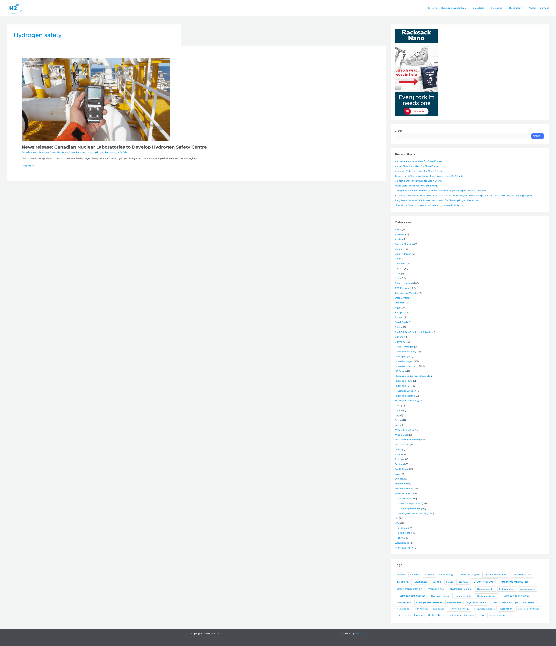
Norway (399, 449)
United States (436, 615)
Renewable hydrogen (484, 609)
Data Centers (402, 297)
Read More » (28, 166)
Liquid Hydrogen (407, 390)
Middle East (401, 434)
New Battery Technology (408, 439)
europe (436, 581)
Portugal (400, 459)
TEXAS (401, 538)
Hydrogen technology (516, 595)
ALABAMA (403, 528)
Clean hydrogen (469, 574)
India (397, 405)
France (399, 327)
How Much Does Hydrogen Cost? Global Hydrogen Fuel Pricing (429, 205)
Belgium (399, 249)
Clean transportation (496, 574)
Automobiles (405, 498)
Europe (399, 312)
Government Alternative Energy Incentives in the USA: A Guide (429, 176)
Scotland (400, 464)
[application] (467, 8)
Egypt (398, 307)
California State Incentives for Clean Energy (418, 180)
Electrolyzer (421, 582)
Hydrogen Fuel (403, 385)
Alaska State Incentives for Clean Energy (417, 166)
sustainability (506, 608)
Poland (399, 454)
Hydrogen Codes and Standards (412, 376)
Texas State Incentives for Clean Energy (416, 185)
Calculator (400, 263)
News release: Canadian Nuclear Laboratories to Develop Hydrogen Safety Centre (114, 147)
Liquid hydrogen (510, 603)
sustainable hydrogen (528, 609)
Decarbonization (522, 574)
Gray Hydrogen (403, 356)
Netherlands (403, 609)
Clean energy (446, 574)
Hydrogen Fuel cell (461, 588)
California (415, 574)
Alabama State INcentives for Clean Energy (418, 161)
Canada (26, 152)
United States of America (461, 615)
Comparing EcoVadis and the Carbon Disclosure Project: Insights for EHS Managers (440, 190)
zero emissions (497, 615)
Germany (400, 341)
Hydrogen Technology (105, 152)
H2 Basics (400, 371)
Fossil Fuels (401, 322)
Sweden (399, 478)
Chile (397, 273)
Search (399, 130)
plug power (438, 609)
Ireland (399, 410)
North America (421, 609)
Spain (398, 474)
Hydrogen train (404, 603)
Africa (398, 229)
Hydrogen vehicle (476, 602)
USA (397, 523)
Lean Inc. (360, 633)
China (398, 278)
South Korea (402, 469)
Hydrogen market (485, 589)
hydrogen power (527, 589)
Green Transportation (409, 503)
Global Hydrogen (404, 346)
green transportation (409, 589)
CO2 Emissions (403, 288)
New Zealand (402, 444)
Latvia (398, 425)
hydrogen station (464, 596)
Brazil (398, 258)
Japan (398, 420)
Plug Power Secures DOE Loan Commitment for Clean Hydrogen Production (437, 200)
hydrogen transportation (429, 603)
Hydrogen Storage (405, 395)
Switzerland (401, 483)
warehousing (402, 542)
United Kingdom (414, 615)
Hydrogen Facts (404, 380)
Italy (397, 415)
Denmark (400, 302)
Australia (400, 234)
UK (396, 518)
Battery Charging (404, 244)
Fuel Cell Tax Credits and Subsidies (414, 332)
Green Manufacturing (80, 152)
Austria (399, 239)
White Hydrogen (404, 547)
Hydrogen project (440, 596)
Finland (399, 317)
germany (463, 582)
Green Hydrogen (59, 152)
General (399, 336)
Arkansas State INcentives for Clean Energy (418, 171)
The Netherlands (404, 488)
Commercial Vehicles (406, 293)
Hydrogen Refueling (412, 508)
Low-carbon (529, 603)
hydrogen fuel (436, 589)
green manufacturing (515, 581)
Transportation (403, 493)
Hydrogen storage (486, 596)
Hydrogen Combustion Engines (415, 513)
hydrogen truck (454, 603)
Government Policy (405, 351)
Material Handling (404, 430)
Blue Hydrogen (403, 253)
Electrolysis (403, 581)
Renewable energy (459, 608)
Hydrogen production (411, 595)
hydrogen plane (507, 589)
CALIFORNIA (405, 533)
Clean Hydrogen (40, 152)
